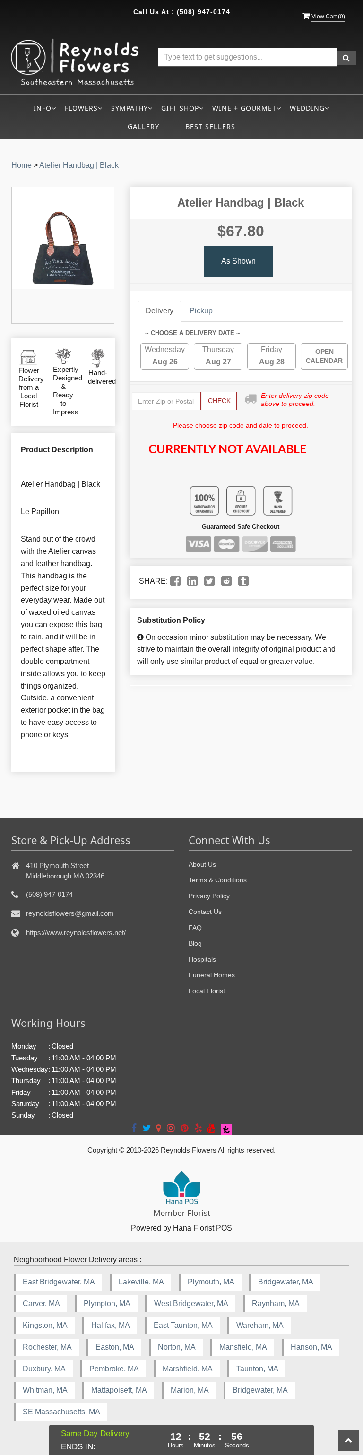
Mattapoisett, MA (119, 1390)
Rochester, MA (47, 1347)
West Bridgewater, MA (191, 1304)
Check (219, 401)
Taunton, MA (257, 1369)
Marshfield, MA (188, 1369)
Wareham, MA (260, 1325)
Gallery (143, 126)
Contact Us (205, 911)
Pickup (201, 311)
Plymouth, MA (211, 1282)
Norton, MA (177, 1347)
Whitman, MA (45, 1390)
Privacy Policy (209, 896)
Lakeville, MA (141, 1282)
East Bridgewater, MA (59, 1282)
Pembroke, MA (114, 1369)
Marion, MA (190, 1390)
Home (21, 165)
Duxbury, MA (44, 1369)
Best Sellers (210, 126)
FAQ (195, 927)
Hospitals (202, 959)
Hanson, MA (311, 1347)
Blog (195, 943)
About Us (202, 864)
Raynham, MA (276, 1304)
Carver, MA (41, 1304)
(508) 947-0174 (203, 12)
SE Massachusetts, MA (61, 1412)
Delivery (159, 311)
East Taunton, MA (183, 1325)
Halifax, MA (110, 1325)
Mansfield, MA (243, 1347)
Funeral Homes (212, 975)
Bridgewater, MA (285, 1282)
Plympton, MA (107, 1304)
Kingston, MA (45, 1325)
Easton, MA (114, 1347)
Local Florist (207, 991)
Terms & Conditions (218, 880)
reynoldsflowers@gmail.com (70, 913)
